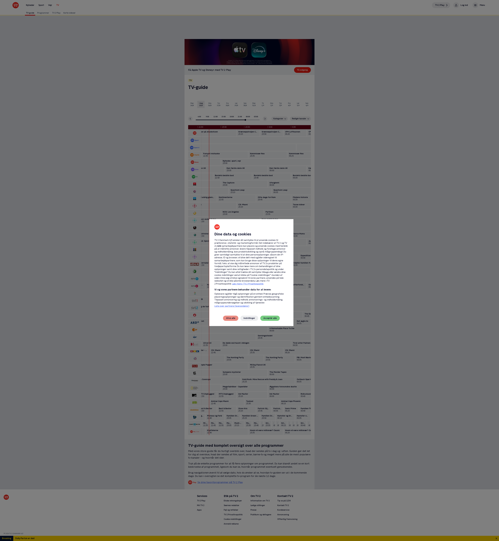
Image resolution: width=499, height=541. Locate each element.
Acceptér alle (270, 318)
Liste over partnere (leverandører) (231, 306)
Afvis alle (230, 318)
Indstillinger (249, 318)
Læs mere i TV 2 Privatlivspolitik (248, 284)
